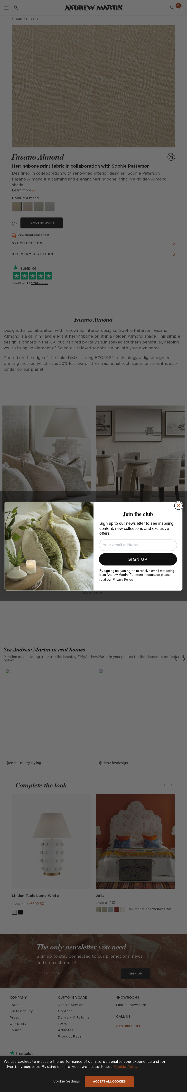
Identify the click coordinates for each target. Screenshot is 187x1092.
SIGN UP (138, 559)
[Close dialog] (178, 506)
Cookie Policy (126, 1066)
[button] (66, 1081)
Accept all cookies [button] (109, 1081)
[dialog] (93, 1074)
